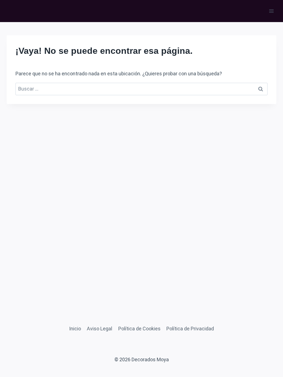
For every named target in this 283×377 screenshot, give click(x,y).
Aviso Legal (99, 328)
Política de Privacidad (190, 328)
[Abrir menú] (271, 11)
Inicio (75, 328)
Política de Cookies (139, 328)
